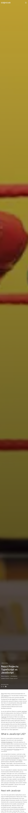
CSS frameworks (8, 749)
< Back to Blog (4, 663)
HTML (2, 779)
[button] (25, 3)
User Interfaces (5, 695)
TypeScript (3, 717)
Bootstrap (16, 749)
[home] (5, 3)
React (2, 693)
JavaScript (24, 711)
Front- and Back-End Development (10, 758)
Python (20, 760)
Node (13, 699)
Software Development (7, 742)
